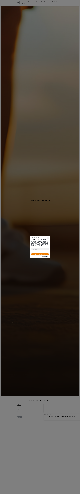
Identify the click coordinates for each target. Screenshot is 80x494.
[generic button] (48, 238)
